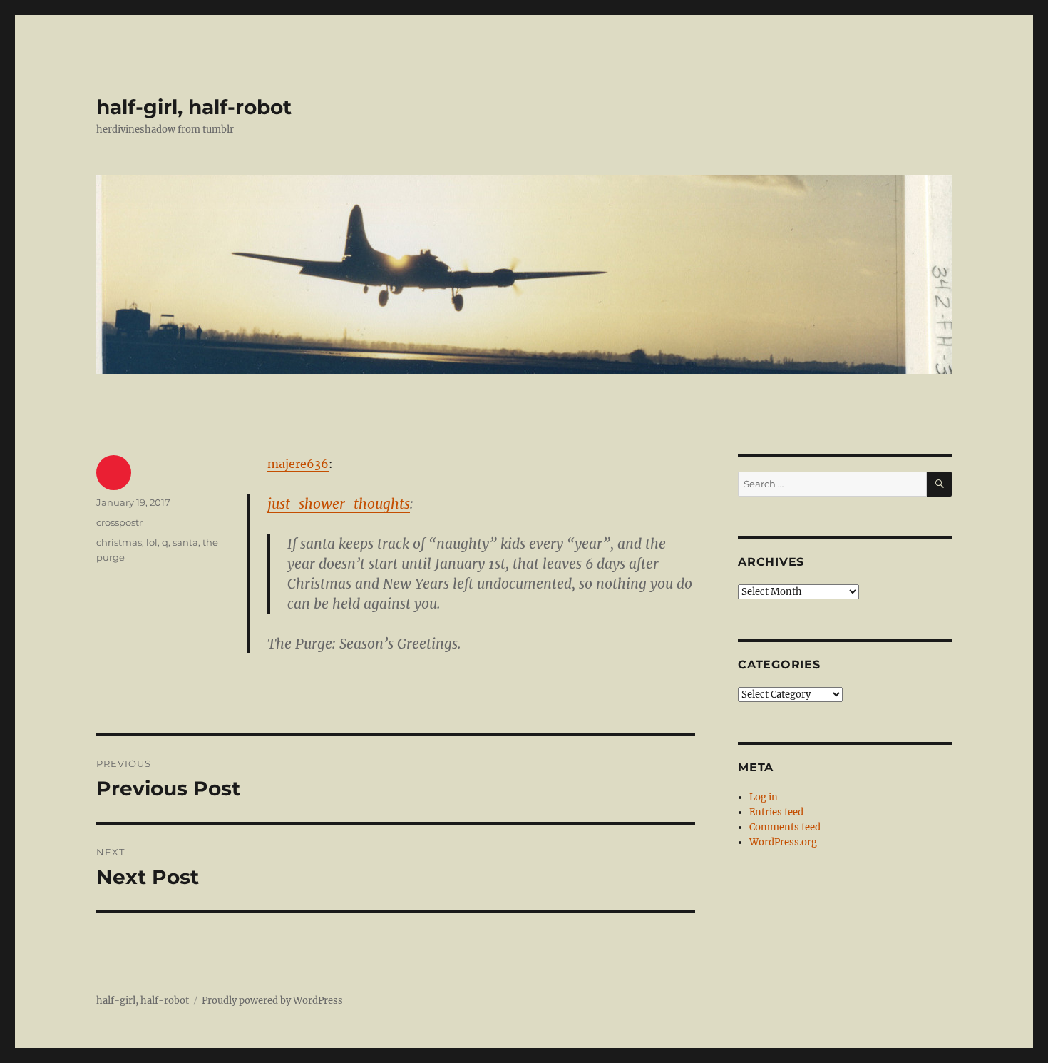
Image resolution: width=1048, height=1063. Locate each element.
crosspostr (119, 522)
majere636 (298, 464)
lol (152, 542)
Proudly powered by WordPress (272, 1001)
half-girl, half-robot (194, 107)
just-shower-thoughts (338, 503)
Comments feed (785, 827)
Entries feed (776, 812)
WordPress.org (783, 842)
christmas (119, 542)
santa (185, 542)
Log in (763, 797)
